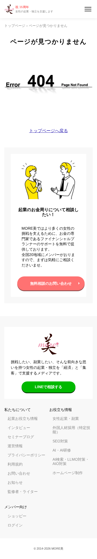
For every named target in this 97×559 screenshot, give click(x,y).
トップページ (14, 26)
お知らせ (15, 482)
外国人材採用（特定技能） (71, 429)
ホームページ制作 (68, 473)
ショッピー (17, 516)
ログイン (15, 525)
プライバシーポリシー (26, 455)
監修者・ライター (23, 491)
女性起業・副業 (66, 418)
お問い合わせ (19, 473)
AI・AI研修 (62, 450)
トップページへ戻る (48, 130)
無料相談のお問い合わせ (51, 283)
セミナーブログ (21, 437)
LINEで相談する (48, 387)
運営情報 (15, 446)
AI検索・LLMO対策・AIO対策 (71, 461)
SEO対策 (60, 441)
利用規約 (15, 464)
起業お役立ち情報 (23, 418)
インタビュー (19, 427)
